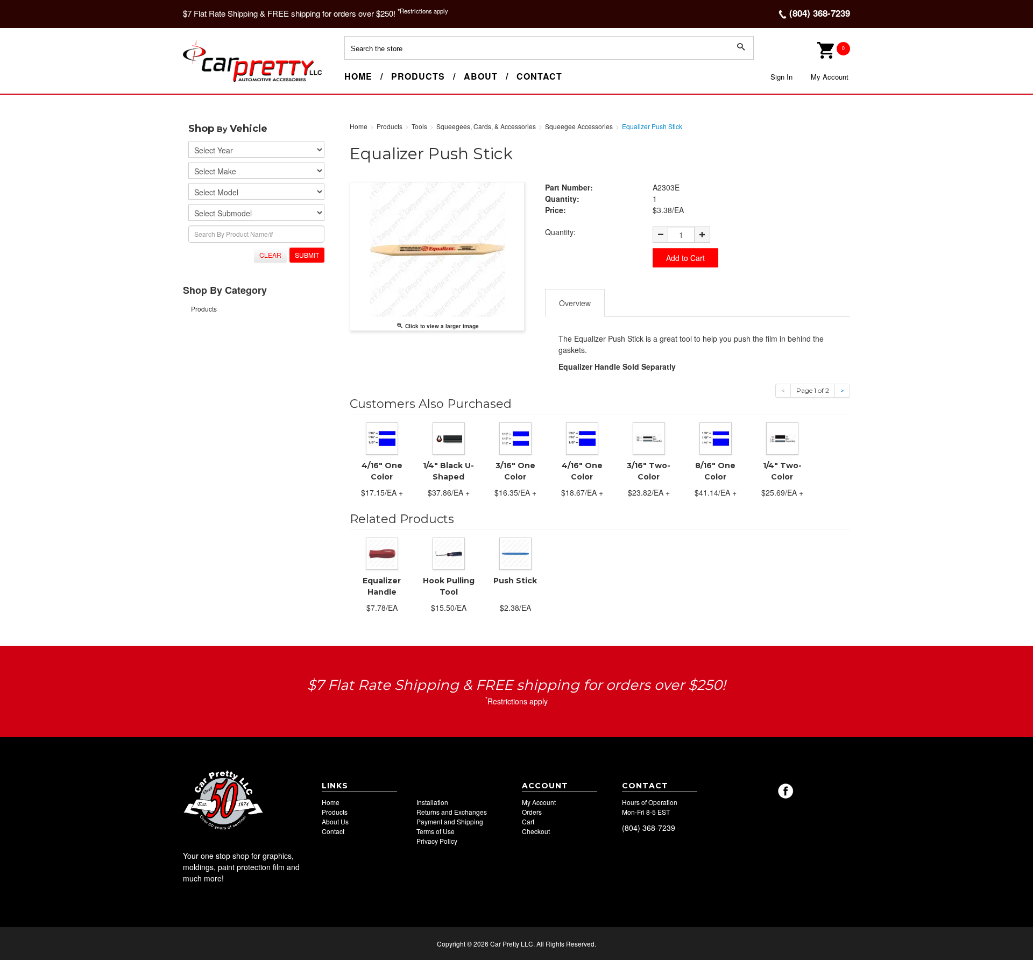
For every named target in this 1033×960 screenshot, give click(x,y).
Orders (532, 811)
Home (358, 76)
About (481, 76)
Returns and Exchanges (451, 811)
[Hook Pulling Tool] (449, 552)
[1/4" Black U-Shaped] (449, 437)
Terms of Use (435, 831)
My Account (829, 77)
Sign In (781, 77)
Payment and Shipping (449, 821)
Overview (575, 303)
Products (418, 76)
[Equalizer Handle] (382, 552)
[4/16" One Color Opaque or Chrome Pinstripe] (582, 437)
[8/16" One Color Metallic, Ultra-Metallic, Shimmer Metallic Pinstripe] (715, 437)
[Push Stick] (515, 552)
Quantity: (560, 232)
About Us (335, 821)
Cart (528, 821)
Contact (539, 76)
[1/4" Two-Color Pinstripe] (782, 437)
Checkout (536, 831)
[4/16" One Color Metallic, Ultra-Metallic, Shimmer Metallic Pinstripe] (382, 437)
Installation (432, 802)
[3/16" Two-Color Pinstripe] (649, 437)
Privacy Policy (436, 840)
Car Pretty (202, 81)
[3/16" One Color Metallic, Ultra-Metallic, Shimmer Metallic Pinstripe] (515, 437)
